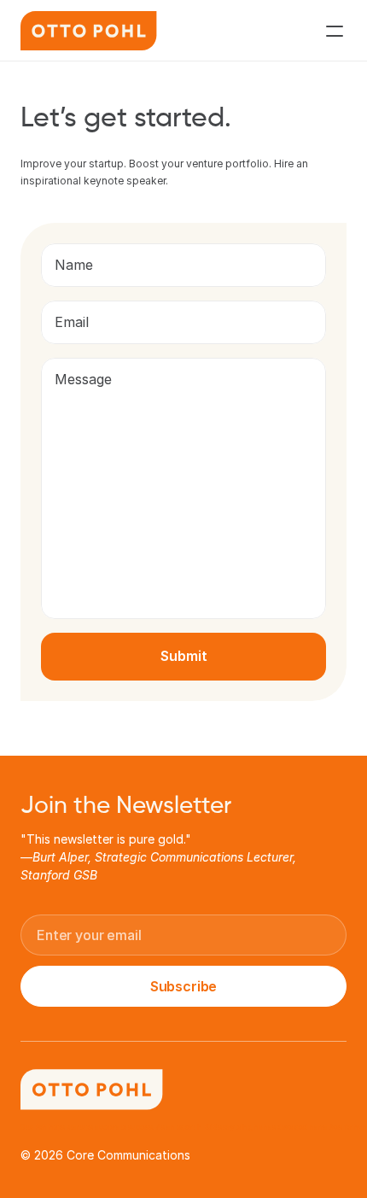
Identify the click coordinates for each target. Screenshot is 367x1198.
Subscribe (184, 986)
